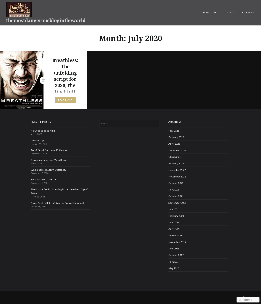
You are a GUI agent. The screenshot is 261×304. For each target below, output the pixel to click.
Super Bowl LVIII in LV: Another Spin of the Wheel (57, 203)
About (217, 12)
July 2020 (173, 222)
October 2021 (176, 196)
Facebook (248, 12)
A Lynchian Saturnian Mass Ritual (49, 159)
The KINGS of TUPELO (43, 179)
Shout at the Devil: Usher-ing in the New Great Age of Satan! (59, 191)
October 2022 (176, 183)
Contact (232, 12)
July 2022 (173, 189)
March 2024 (175, 156)
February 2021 (176, 215)
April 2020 (174, 228)
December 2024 (177, 150)
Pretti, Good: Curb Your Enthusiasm (50, 150)
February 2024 (176, 163)
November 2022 (177, 176)
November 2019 (177, 242)
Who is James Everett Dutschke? (48, 169)
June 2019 (173, 248)
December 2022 (177, 169)
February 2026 (176, 137)
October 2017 (176, 255)
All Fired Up (37, 140)
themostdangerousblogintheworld (46, 20)
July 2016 (173, 261)
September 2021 (177, 202)
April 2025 (174, 143)
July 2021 (173, 209)
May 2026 (173, 130)
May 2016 (173, 268)
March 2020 (175, 235)
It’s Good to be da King (43, 130)
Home (206, 12)
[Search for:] (129, 123)
